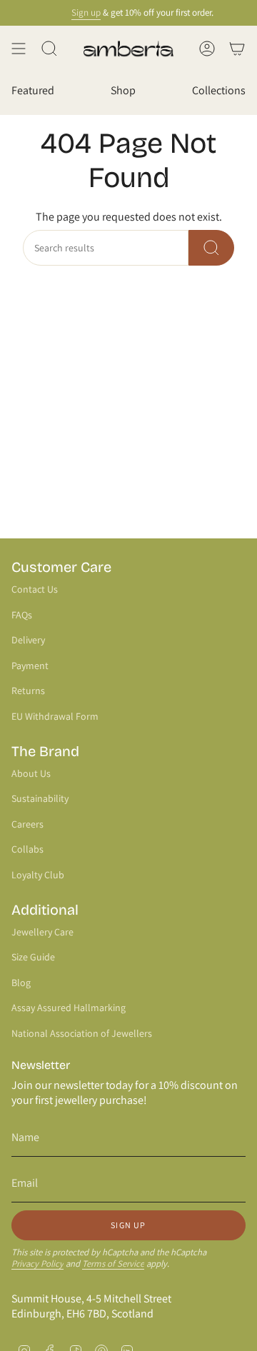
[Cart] (237, 48)
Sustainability (40, 798)
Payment (30, 665)
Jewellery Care (42, 931)
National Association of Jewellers (81, 1033)
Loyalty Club (37, 874)
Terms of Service (113, 1263)
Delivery (28, 639)
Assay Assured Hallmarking (68, 1007)
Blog (21, 982)
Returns (28, 690)
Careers (27, 824)
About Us (31, 773)
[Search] (211, 248)
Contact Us (34, 589)
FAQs (21, 614)
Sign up (81, 12)
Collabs (27, 849)
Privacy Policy (37, 1263)
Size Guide (33, 956)
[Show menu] (18, 48)
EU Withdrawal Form (55, 716)
